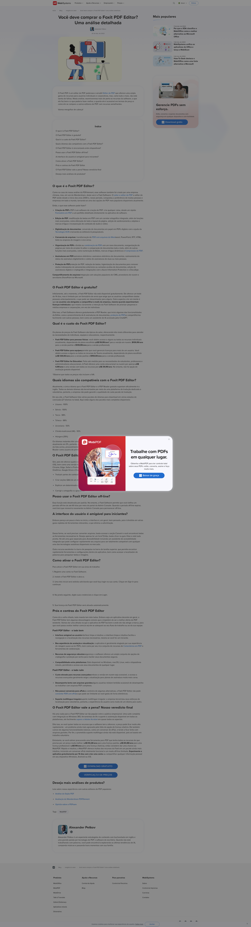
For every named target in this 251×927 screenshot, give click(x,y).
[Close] (169, 439)
